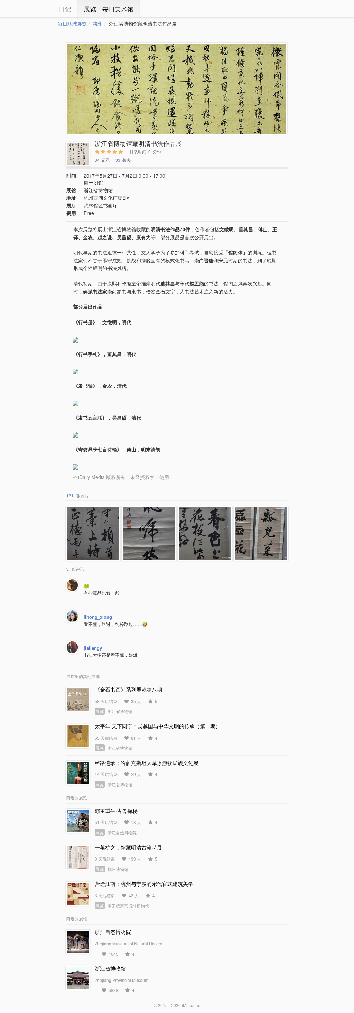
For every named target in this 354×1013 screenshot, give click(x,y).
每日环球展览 (72, 23)
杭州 (98, 23)
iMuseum (190, 1005)
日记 (65, 8)
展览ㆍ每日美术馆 (108, 8)
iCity (37, 8)
